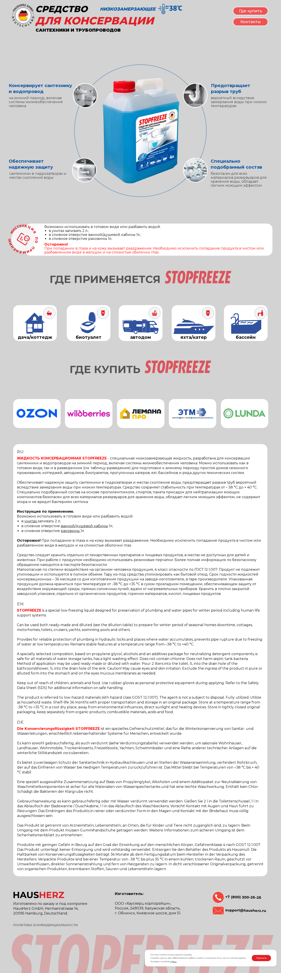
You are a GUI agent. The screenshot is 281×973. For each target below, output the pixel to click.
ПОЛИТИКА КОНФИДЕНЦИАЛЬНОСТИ (45, 925)
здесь (173, 961)
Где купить (250, 11)
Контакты (250, 21)
